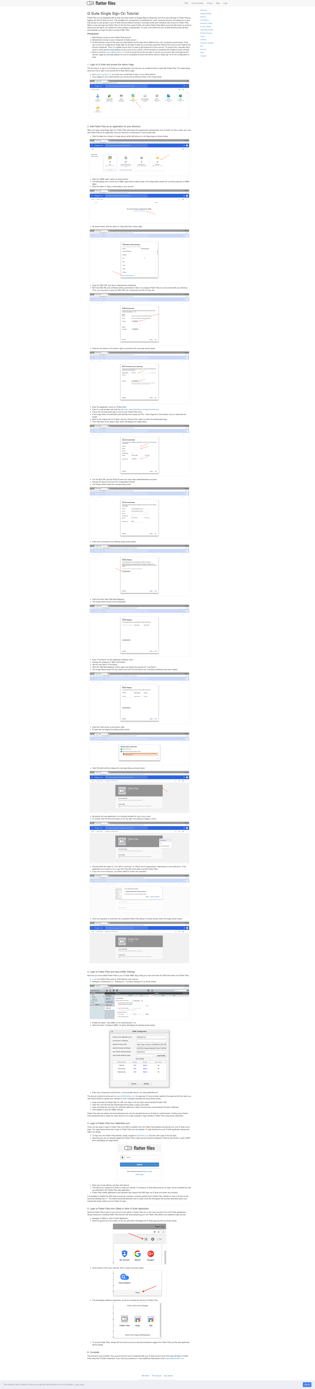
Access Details (205, 26)
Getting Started (205, 13)
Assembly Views (206, 23)
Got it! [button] (307, 1385)
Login (225, 3)
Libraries (203, 39)
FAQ (186, 3)
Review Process (206, 33)
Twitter (146, 1375)
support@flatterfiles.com (115, 52)
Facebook (157, 1375)
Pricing (210, 3)
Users (202, 36)
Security (203, 49)
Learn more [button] (79, 1384)
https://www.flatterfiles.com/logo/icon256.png (141, 409)
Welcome (203, 10)
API (201, 46)
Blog (218, 3)
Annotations (204, 20)
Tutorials (203, 56)
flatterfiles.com (142, 1135)
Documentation (198, 3)
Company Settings (206, 43)
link (106, 1198)
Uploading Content (206, 29)
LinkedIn (169, 1375)
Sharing (203, 16)
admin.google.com (104, 74)
